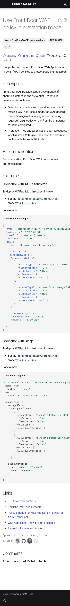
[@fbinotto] (36, 541)
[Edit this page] (65, 20)
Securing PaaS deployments (24, 507)
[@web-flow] (23, 541)
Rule (42, 55)
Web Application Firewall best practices (31, 522)
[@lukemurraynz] (29, 541)
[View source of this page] (60, 20)
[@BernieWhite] (17, 541)
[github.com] (4, 600)
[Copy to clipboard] (67, 225)
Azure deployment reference (25, 528)
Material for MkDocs (23, 594)
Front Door (27, 55)
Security (11, 55)
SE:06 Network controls (22, 501)
